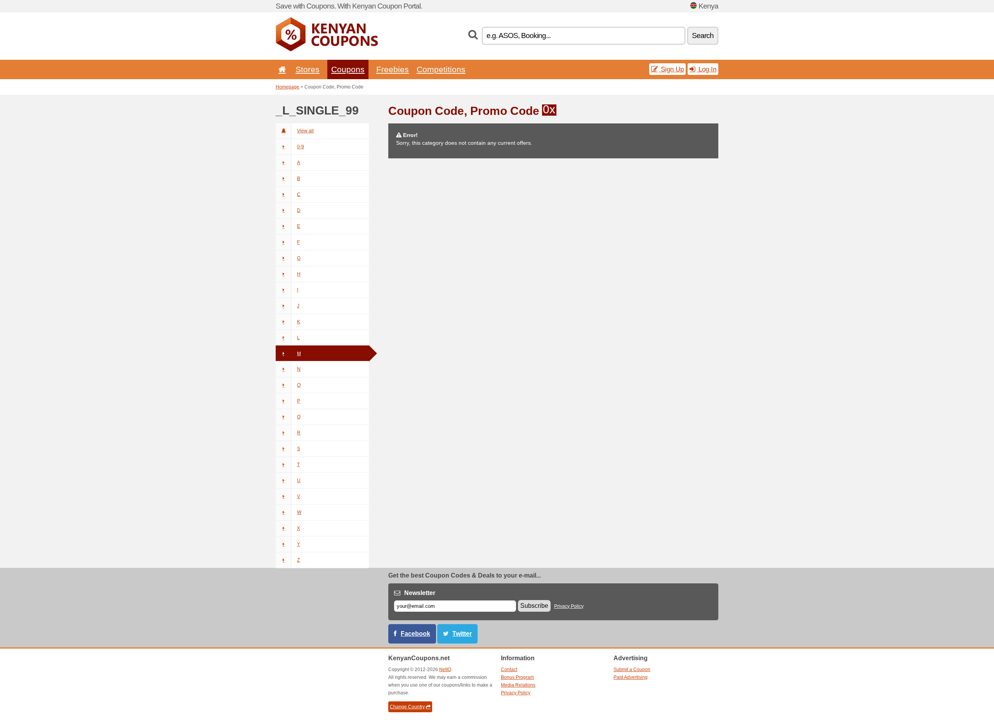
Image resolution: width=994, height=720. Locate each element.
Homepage (287, 87)
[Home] (281, 69)
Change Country (407, 707)
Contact (509, 669)
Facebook (415, 633)
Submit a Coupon (631, 669)
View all (305, 131)
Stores (307, 69)
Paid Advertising (630, 677)
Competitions (441, 69)
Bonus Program (517, 677)
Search (703, 35)
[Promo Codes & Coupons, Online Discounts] (327, 49)
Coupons (348, 69)
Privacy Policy (569, 606)
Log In (706, 69)
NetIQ (445, 669)
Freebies (392, 69)
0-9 (300, 146)
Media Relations (518, 685)
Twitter (462, 633)
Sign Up (671, 69)
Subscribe (534, 605)
